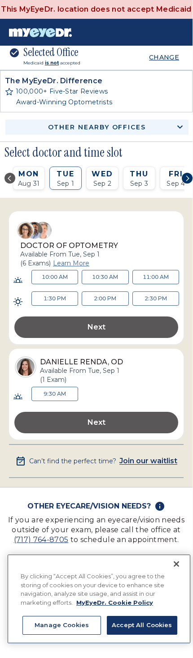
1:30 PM (55, 298)
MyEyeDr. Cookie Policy (114, 602)
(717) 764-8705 (41, 539)
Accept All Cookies (142, 624)
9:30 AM (55, 393)
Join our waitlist (148, 461)
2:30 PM (156, 298)
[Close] (176, 564)
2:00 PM (105, 298)
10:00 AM (55, 276)
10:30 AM (105, 276)
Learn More (71, 263)
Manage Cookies (62, 624)
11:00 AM (156, 276)
